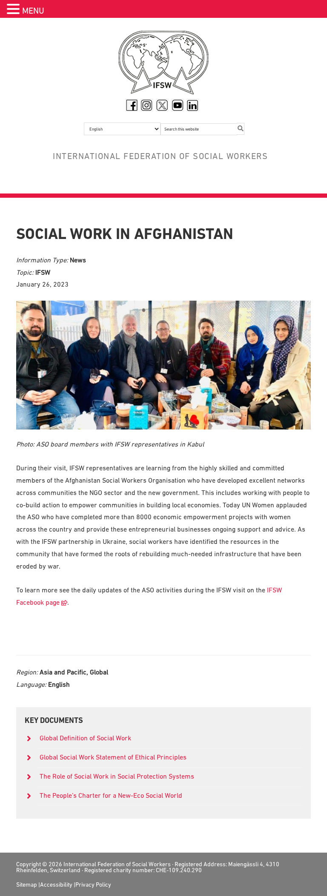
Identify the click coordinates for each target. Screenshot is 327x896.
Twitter (162, 105)
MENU (33, 10)
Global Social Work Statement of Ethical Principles (114, 757)
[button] (14, 10)
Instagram (147, 105)
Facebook (131, 105)
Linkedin (192, 105)
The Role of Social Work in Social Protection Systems (117, 776)
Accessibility (56, 884)
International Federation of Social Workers (163, 65)
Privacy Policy (93, 884)
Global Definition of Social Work (85, 738)
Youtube (177, 105)
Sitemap (26, 884)
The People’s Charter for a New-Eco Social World (111, 795)
